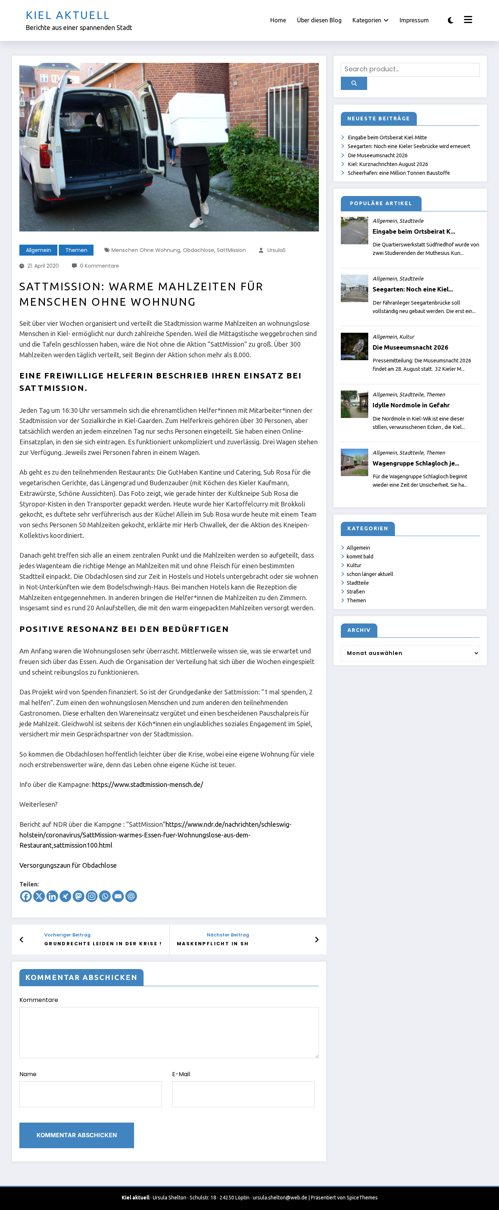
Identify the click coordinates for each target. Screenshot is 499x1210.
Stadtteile (358, 583)
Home (278, 20)
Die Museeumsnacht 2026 (378, 155)
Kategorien (367, 20)
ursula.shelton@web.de (280, 1197)
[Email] (118, 896)
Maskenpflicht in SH (213, 944)
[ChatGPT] (131, 896)
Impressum (414, 20)
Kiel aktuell (68, 15)
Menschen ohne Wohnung (145, 250)
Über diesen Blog (319, 20)
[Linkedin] (52, 896)
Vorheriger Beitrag (67, 935)
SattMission (231, 250)
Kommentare (38, 1000)
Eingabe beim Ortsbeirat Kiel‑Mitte (387, 137)
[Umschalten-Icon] (467, 20)
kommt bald (360, 556)
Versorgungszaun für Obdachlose (68, 865)
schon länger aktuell (370, 574)
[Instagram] (92, 896)
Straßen (356, 592)
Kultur (354, 565)
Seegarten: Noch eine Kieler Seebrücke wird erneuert (409, 146)
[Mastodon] (78, 896)
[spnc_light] (450, 20)
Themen (76, 250)
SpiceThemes (362, 1197)
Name (28, 1074)
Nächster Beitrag (228, 935)
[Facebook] (26, 896)
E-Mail (181, 1074)
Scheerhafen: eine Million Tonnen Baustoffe (399, 173)
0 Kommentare (99, 265)
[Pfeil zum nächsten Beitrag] (317, 940)
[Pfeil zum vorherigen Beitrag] (21, 940)
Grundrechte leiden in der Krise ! (103, 944)
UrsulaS (276, 250)
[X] (39, 896)
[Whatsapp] (105, 896)
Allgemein (38, 250)
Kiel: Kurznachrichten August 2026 (388, 164)
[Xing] (65, 896)
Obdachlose (198, 250)
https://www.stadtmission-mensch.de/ (147, 784)
